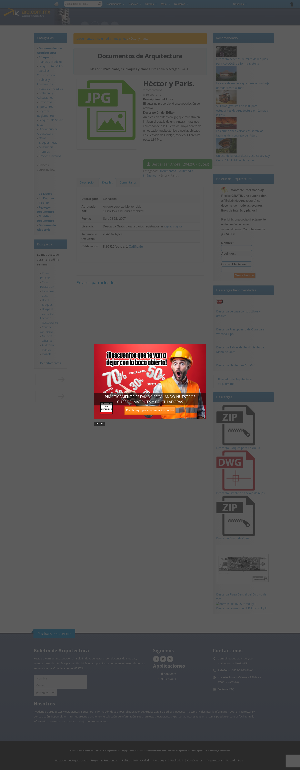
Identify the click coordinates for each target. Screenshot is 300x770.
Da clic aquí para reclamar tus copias (150, 410)
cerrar (99, 423)
